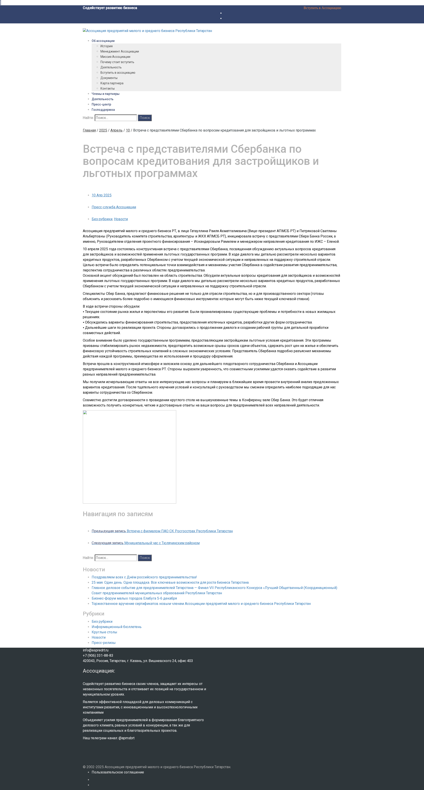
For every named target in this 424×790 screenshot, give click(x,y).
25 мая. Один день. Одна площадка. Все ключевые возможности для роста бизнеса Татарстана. (170, 582)
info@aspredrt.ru (95, 650)
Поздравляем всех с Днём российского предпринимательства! (144, 577)
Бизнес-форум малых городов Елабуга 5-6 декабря (134, 598)
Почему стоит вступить (117, 62)
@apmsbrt (126, 738)
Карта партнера (111, 83)
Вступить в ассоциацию (117, 72)
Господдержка (103, 109)
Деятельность (111, 67)
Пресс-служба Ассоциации (114, 207)
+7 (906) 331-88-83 (98, 655)
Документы (108, 78)
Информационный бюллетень (117, 627)
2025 (103, 130)
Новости (121, 219)
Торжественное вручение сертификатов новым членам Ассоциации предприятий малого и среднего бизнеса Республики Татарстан (201, 604)
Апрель (116, 130)
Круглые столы (104, 632)
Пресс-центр (101, 104)
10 (128, 130)
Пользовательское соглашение (118, 772)
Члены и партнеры (105, 94)
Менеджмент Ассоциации (119, 51)
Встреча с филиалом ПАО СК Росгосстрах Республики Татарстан (162, 531)
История (106, 46)
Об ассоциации (103, 41)
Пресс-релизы (104, 643)
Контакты (107, 88)
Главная (89, 130)
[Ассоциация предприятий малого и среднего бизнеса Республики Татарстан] (147, 30)
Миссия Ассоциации (115, 56)
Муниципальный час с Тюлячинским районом (146, 543)
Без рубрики (102, 219)
